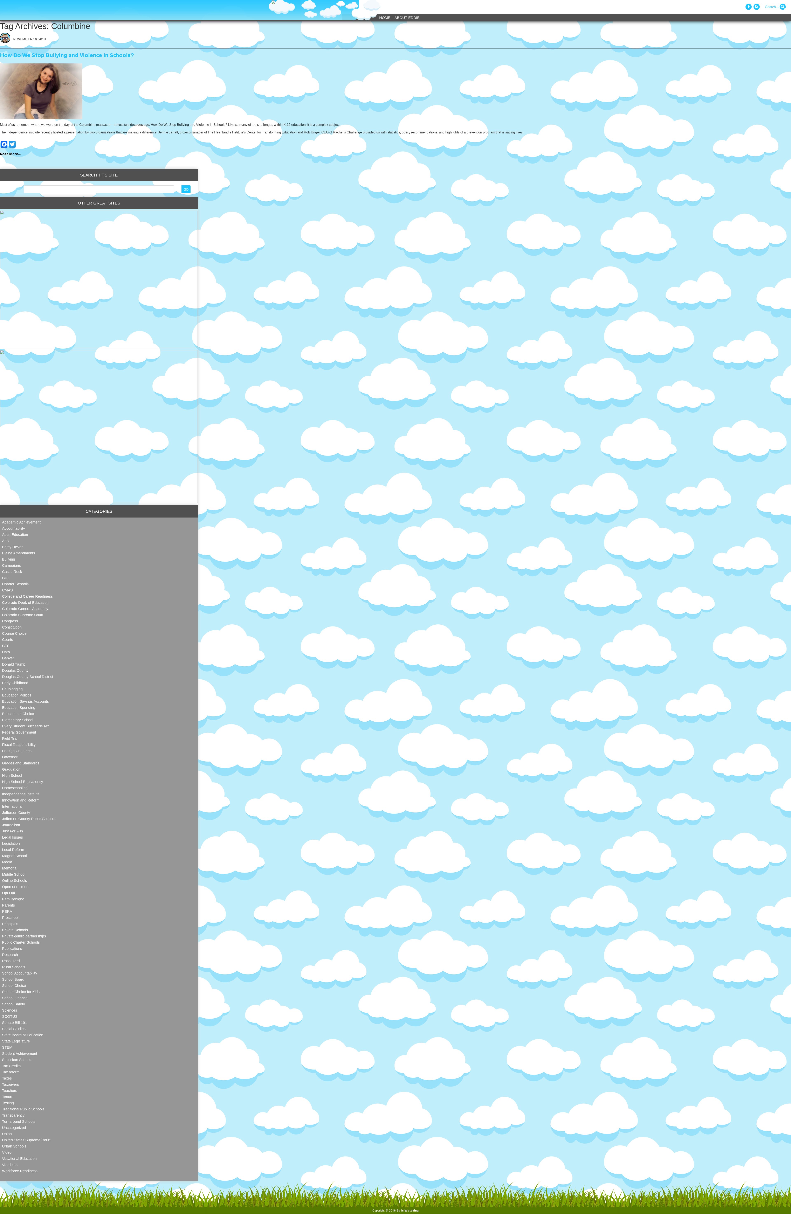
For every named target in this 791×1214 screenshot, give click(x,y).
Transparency (13, 1115)
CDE (6, 578)
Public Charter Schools (21, 942)
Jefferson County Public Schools (28, 819)
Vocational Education (19, 1158)
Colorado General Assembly (25, 609)
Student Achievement (19, 1053)
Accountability (13, 528)
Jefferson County (16, 812)
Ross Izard (11, 961)
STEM (7, 1047)
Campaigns (11, 565)
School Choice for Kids (21, 992)
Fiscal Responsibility (19, 745)
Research (10, 955)
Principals (10, 924)
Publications (12, 948)
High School (12, 775)
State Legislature (16, 1041)
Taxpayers (10, 1084)
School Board (13, 979)
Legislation (11, 843)
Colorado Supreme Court (22, 615)
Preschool (10, 918)
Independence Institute (21, 794)
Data (6, 652)
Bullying (8, 559)
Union (7, 1134)
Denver (8, 658)
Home (384, 18)
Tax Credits (11, 1066)
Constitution (12, 627)
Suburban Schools (17, 1060)
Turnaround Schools (18, 1121)
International (12, 806)
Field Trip (9, 738)
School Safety (13, 1004)
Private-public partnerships (24, 936)
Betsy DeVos (12, 547)
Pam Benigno (13, 899)
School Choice (14, 985)
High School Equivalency (22, 782)
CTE (5, 646)
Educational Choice (18, 714)
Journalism (11, 825)
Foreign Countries (17, 751)
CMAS (7, 590)
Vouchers (10, 1165)
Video (7, 1152)
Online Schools (14, 880)
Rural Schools (13, 967)
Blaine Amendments (18, 553)
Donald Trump (13, 664)
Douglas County (15, 670)
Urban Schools (14, 1146)
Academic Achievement (21, 522)
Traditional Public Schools (23, 1109)
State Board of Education (22, 1035)
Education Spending (18, 707)
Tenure (7, 1097)
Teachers (9, 1090)
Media (7, 862)
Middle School (13, 874)
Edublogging (12, 689)
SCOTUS (10, 1016)
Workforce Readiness (19, 1171)
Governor (10, 757)
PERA (7, 911)
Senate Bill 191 (14, 1023)
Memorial (9, 868)
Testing (8, 1103)
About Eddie (407, 18)
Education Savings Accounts (25, 701)
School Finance (15, 998)
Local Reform (13, 850)
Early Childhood (15, 683)
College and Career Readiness (27, 596)
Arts (5, 541)
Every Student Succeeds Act (25, 726)
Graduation (11, 769)
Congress (10, 621)
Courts (7, 639)
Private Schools (15, 930)
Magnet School (14, 856)
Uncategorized (14, 1128)
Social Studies (14, 1029)
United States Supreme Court (26, 1140)
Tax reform (11, 1072)
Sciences (9, 1010)
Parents (8, 905)
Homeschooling (15, 788)
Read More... (10, 154)
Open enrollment (15, 887)
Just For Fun (12, 831)
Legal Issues (12, 837)
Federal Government (19, 732)
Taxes (7, 1078)
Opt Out (8, 893)
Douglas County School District (27, 677)
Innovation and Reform (21, 800)
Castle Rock (12, 572)
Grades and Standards (20, 763)
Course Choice (14, 633)
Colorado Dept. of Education (25, 602)
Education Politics (16, 695)
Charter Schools (15, 584)
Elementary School (17, 720)
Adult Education (15, 534)
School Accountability (19, 973)
